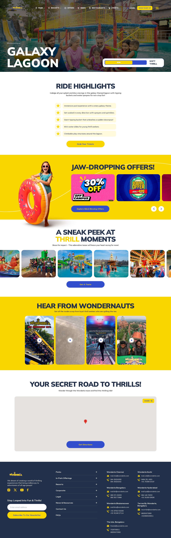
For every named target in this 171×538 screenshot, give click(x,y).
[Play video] (39, 340)
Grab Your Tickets (85, 144)
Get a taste (85, 284)
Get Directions (85, 444)
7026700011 (115, 530)
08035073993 (146, 513)
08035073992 (115, 532)
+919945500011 (147, 516)
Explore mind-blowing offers (90, 209)
